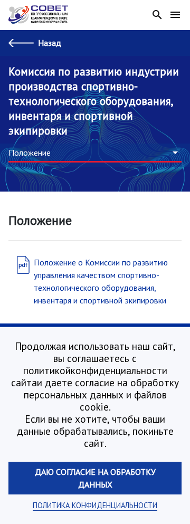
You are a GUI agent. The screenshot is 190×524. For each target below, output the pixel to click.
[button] (95, 153)
